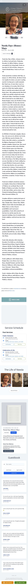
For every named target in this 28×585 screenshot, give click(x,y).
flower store (12, 290)
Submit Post (14, 473)
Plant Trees (20, 344)
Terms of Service (18, 579)
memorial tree (17, 288)
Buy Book (14, 432)
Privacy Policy (10, 579)
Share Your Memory (8, 451)
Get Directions (8, 344)
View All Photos (14, 390)
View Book (6, 432)
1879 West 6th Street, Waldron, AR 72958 (14, 341)
